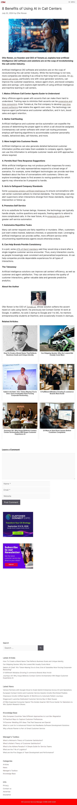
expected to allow (55, 216)
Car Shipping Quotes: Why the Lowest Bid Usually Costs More (26, 664)
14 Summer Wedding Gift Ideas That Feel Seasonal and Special (27, 722)
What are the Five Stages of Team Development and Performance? (28, 752)
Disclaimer (7, 795)
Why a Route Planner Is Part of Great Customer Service (24, 728)
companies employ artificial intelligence (27, 191)
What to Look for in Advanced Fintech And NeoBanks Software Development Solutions (36, 725)
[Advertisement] (18, 605)
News (5, 767)
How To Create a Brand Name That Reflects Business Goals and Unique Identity (33, 661)
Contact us (7, 789)
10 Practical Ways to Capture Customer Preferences (23, 719)
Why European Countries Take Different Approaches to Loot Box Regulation (32, 716)
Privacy (6, 785)
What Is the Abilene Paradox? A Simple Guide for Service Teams (27, 746)
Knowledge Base (9, 774)
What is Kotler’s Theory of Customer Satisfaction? (22, 743)
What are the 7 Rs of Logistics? (15, 749)
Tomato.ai (31, 307)
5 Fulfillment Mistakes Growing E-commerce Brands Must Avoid (27, 673)
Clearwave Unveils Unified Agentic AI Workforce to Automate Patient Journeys (33, 696)
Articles (6, 764)
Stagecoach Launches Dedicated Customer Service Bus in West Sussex (30, 699)
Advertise (6, 792)
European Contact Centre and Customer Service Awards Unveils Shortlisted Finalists (35, 693)
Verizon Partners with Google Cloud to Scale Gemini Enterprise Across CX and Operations (37, 690)
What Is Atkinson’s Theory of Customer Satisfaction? (23, 740)
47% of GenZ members (27, 249)
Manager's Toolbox (10, 771)
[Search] (41, 648)
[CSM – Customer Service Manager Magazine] (3, 2)
